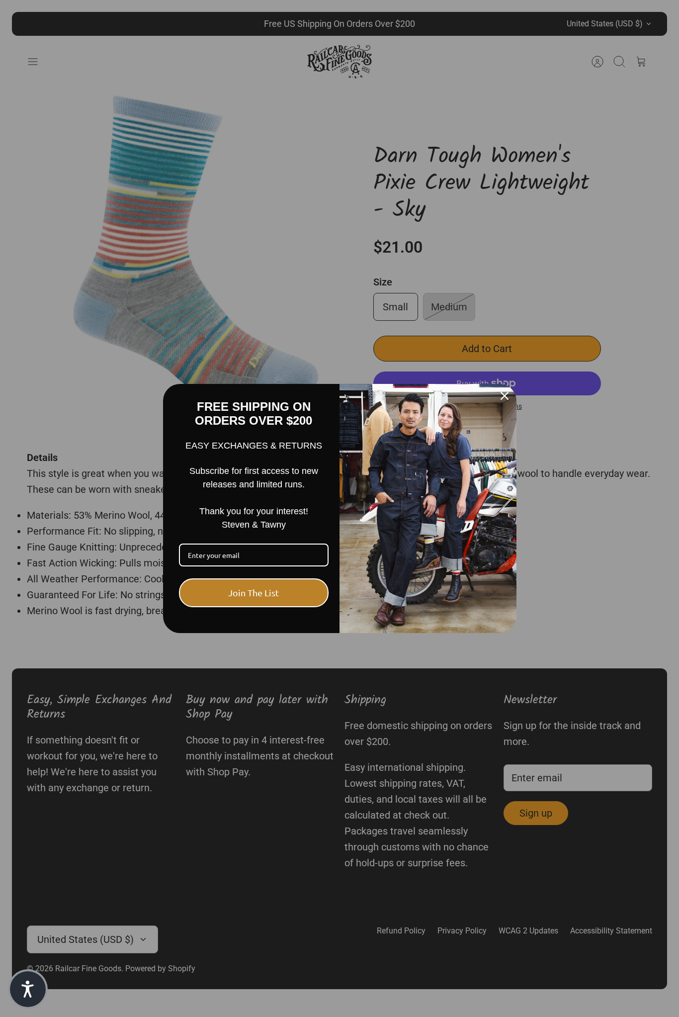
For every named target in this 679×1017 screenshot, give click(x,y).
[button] (28, 989)
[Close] (504, 396)
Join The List (253, 592)
